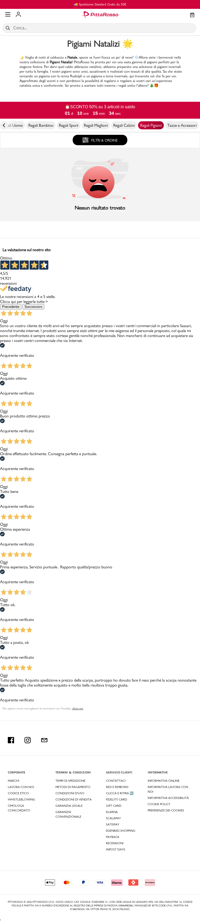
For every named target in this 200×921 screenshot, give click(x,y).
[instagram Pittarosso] (27, 740)
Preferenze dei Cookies (166, 810)
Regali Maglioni (96, 125)
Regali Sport (68, 125)
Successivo (33, 307)
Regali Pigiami (151, 125)
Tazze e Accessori (182, 125)
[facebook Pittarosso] (11, 740)
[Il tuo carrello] (192, 15)
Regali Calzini (124, 125)
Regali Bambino (40, 125)
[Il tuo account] (18, 15)
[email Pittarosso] (44, 740)
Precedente (10, 307)
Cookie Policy (159, 804)
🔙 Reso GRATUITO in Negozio (159, 4)
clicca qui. (77, 708)
